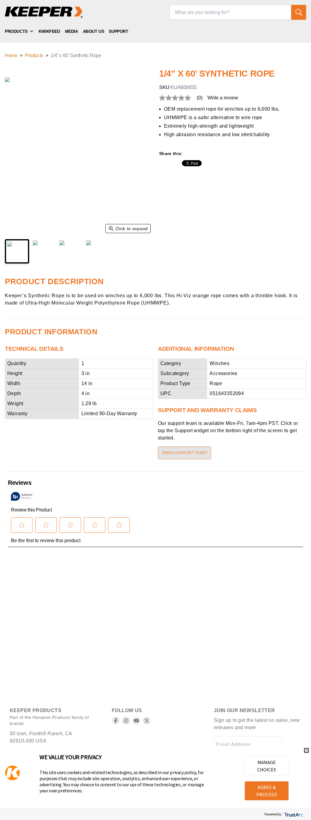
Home (11, 55)
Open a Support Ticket (184, 453)
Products (16, 31)
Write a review (222, 97)
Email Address (233, 744)
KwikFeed (49, 31)
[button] (306, 750)
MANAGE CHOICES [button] (266, 766)
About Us (93, 31)
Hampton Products (51, 717)
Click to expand (131, 228)
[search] (298, 12)
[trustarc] (293, 814)
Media (71, 31)
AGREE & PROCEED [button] (266, 791)
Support (118, 31)
